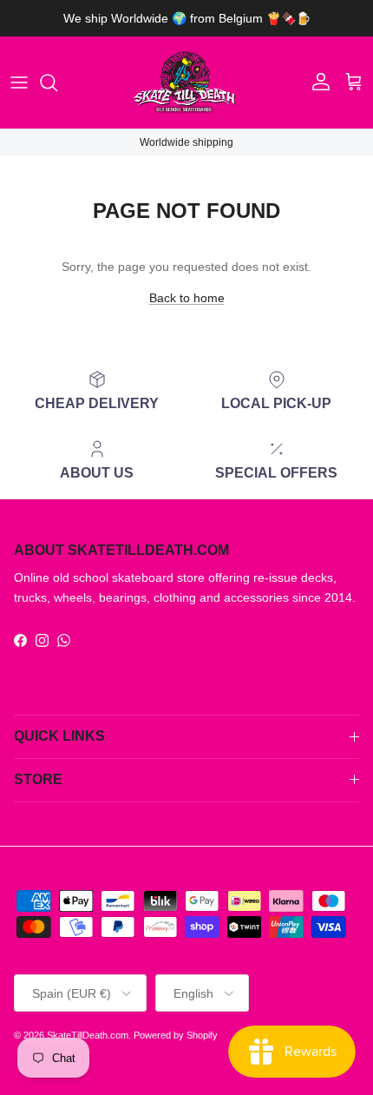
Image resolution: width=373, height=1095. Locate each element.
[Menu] (19, 82)
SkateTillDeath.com (87, 1035)
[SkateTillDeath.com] (186, 82)
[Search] (57, 82)
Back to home (187, 298)
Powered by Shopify (176, 1035)
